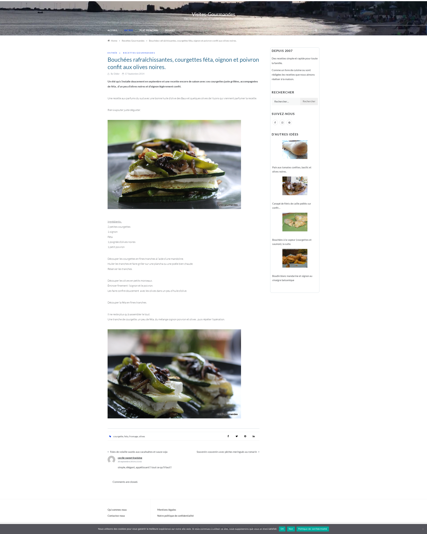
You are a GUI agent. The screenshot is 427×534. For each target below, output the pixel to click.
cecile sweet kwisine (130, 457)
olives (142, 436)
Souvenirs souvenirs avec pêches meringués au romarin (227, 451)
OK (282, 528)
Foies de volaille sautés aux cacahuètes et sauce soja (138, 451)
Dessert (170, 30)
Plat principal (149, 30)
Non (291, 528)
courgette (118, 436)
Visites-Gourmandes (213, 14)
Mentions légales (166, 509)
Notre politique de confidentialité (175, 515)
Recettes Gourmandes (139, 53)
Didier (117, 73)
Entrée (128, 30)
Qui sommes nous (117, 509)
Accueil (113, 30)
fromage (133, 436)
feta (126, 436)
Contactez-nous (116, 515)
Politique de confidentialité (312, 528)
